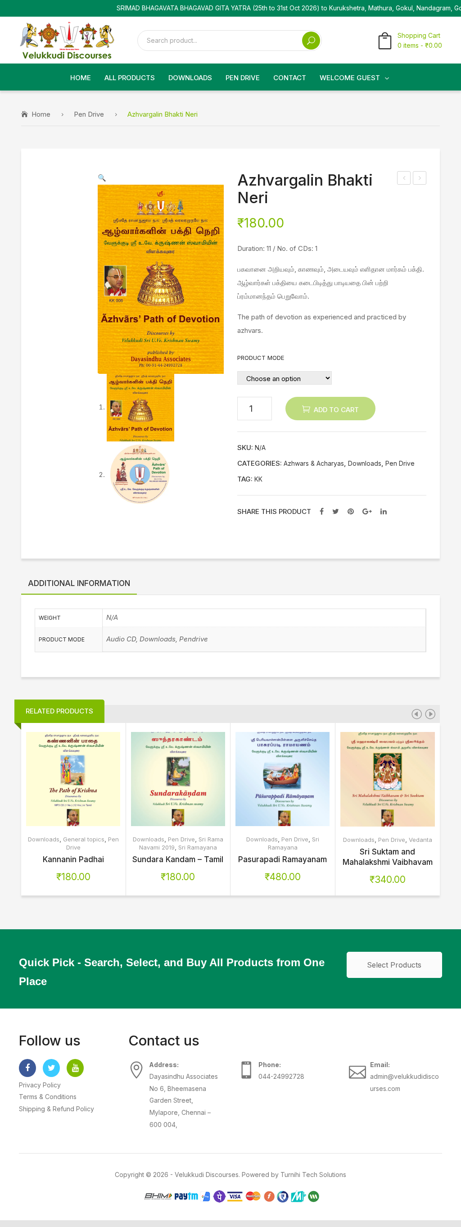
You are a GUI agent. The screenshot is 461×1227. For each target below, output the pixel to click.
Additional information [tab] (79, 583)
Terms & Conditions (48, 1096)
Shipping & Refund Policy (56, 1109)
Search (311, 41)
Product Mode (260, 357)
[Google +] (367, 511)
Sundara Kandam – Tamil (177, 859)
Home (41, 114)
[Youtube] (75, 1068)
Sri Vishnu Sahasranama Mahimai (404, 179)
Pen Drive (89, 114)
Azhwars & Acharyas (314, 463)
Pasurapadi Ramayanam (282, 859)
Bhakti (420, 179)
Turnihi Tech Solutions (313, 1174)
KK (258, 479)
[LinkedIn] (383, 511)
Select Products (394, 964)
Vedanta (420, 839)
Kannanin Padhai (73, 859)
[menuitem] (80, 78)
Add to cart (336, 409)
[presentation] (416, 714)
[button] (102, 177)
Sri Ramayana (197, 847)
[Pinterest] (351, 511)
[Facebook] (322, 511)
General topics (83, 839)
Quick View (92, 779)
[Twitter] (335, 511)
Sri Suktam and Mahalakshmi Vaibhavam (388, 857)
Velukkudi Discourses (207, 1174)
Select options (54, 779)
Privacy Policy (40, 1085)
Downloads (364, 463)
